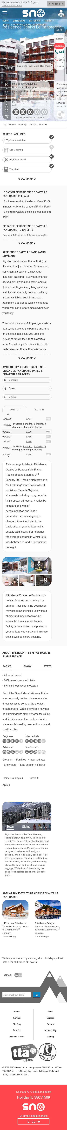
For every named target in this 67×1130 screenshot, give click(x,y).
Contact (16, 1018)
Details (33, 124)
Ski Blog (17, 1024)
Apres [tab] (43, 826)
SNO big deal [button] (56, 3)
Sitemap (50, 1036)
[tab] (7, 665)
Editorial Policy (17, 1036)
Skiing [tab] (26, 826)
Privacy (50, 1024)
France (48, 20)
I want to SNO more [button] (12, 5)
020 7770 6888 (30, 1092)
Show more (25, 243)
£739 (29, 436)
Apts (5, 785)
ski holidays (48, 958)
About (50, 1011)
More (42, 124)
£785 (29, 454)
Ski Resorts (34, 20)
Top (4, 124)
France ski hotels (27, 962)
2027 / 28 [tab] (39, 409)
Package (22, 124)
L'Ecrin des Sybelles (12, 923)
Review (12, 124)
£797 (29, 419)
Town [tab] (10, 826)
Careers (50, 1018)
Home (5, 20)
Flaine (6, 24)
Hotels (32, 778)
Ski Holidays (19, 20)
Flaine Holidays (11, 778)
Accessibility (50, 1030)
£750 (29, 441)
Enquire (33, 1121)
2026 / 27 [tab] (15, 409)
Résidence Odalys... (45, 923)
